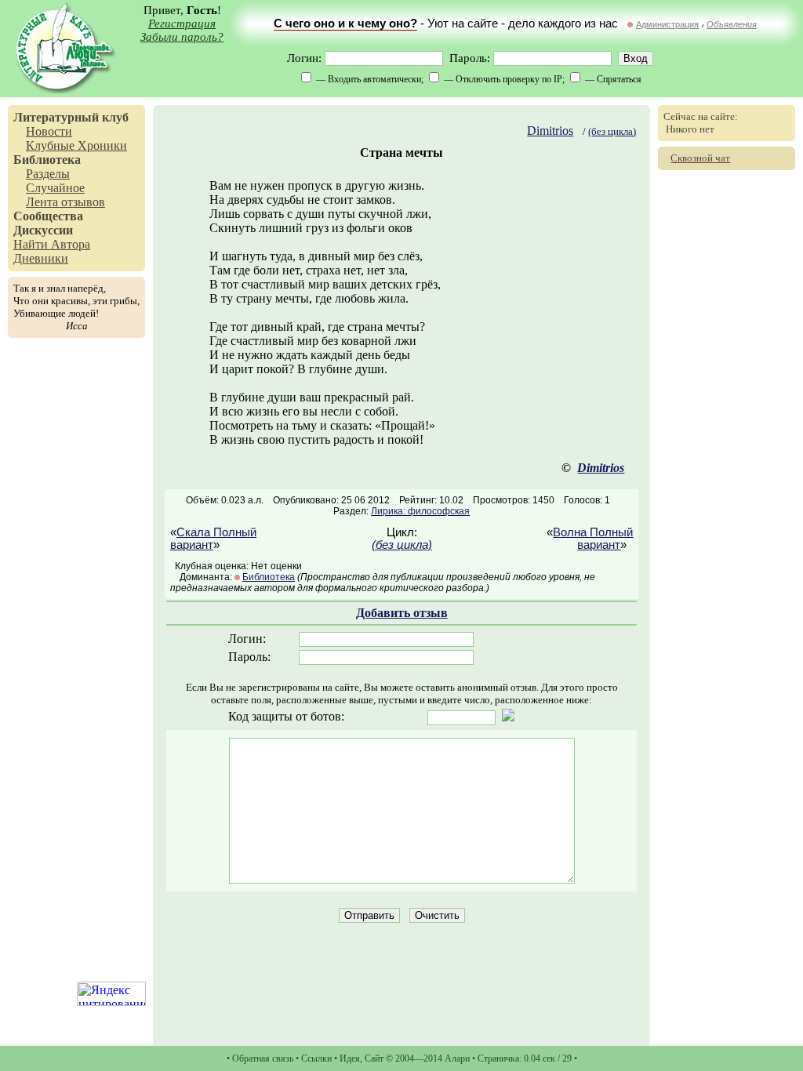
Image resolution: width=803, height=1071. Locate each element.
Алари (457, 1058)
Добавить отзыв (402, 612)
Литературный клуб (71, 117)
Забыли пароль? (181, 37)
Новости (49, 131)
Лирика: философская (420, 511)
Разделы (48, 173)
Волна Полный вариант (593, 538)
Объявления (732, 24)
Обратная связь (262, 1058)
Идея (350, 1058)
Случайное (55, 187)
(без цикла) (612, 131)
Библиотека (47, 159)
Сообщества (48, 216)
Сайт (374, 1058)
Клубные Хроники (76, 145)
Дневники (40, 258)
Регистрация (182, 23)
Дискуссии (43, 230)
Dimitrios (550, 130)
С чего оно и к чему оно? (345, 23)
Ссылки (316, 1058)
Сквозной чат (700, 158)
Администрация (667, 24)
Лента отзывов (65, 202)
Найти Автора (51, 244)
